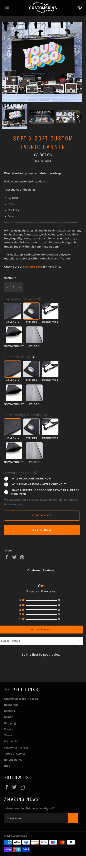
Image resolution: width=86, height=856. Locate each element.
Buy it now (42, 529)
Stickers (9, 711)
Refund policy (13, 759)
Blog (7, 765)
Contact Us (11, 741)
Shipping (10, 723)
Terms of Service (14, 753)
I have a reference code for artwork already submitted (44, 492)
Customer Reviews (16, 747)
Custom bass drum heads (21, 698)
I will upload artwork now (30, 478)
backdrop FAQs (32, 266)
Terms (8, 735)
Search (8, 717)
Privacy (9, 729)
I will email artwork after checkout (38, 484)
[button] (14, 116)
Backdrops (11, 705)
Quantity (10, 277)
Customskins (20, 836)
